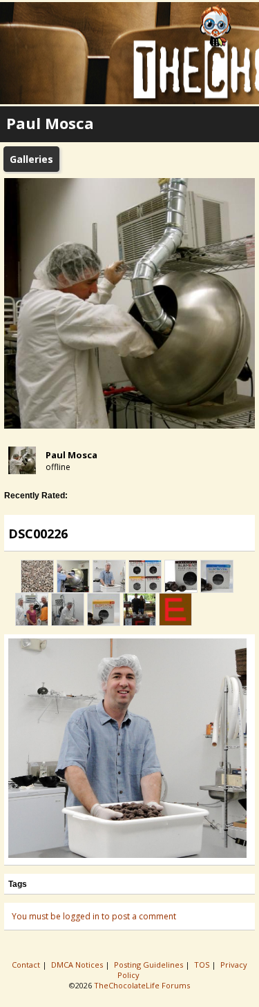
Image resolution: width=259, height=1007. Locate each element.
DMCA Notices (78, 964)
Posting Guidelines (149, 964)
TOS (202, 964)
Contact (27, 964)
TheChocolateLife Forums (142, 985)
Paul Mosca (71, 455)
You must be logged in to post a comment (94, 916)
